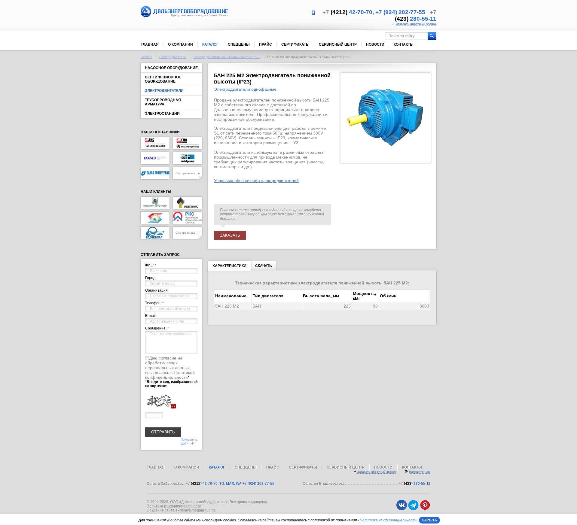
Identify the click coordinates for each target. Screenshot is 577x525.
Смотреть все (186, 173)
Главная (150, 44)
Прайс (265, 44)
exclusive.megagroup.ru (195, 510)
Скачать (263, 266)
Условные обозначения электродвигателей (256, 180)
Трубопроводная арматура (163, 102)
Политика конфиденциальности (174, 506)
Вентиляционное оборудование (163, 79)
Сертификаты (295, 44)
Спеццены (239, 44)
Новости (375, 44)
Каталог (210, 44)
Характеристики (229, 266)
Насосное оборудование (171, 68)
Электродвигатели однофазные (245, 89)
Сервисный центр (338, 44)
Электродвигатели (172, 57)
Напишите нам (419, 471)
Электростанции (162, 113)
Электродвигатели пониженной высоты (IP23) (227, 57)
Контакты (404, 44)
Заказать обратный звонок (416, 24)
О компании (180, 44)
